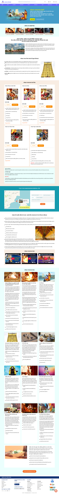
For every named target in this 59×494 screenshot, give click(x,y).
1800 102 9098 (29, 486)
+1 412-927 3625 (29, 491)
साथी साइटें (17, 484)
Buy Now (8, 104)
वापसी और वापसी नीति (40, 485)
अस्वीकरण (3, 483)
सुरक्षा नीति (3, 486)
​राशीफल (29, 4)
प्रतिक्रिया (38, 487)
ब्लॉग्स (56, 4)
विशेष (8, 4)
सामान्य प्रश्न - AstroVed (17, 482)
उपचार (42, 4)
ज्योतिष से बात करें (50, 4)
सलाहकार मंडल (3, 482)
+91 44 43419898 (29, 483)
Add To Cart (15, 104)
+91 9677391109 (29, 488)
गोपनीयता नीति (4, 485)
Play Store (17, 488)
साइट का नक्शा (39, 489)
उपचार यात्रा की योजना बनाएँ (40, 19)
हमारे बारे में (3, 481)
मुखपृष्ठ (2, 4)
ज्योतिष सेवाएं (35, 4)
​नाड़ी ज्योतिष (14, 4)
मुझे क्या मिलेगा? (8, 123)
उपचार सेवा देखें (32, 19)
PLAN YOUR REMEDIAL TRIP (29, 471)
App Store (22, 488)
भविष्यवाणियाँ (21, 4)
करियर (2, 487)
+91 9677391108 (29, 482)
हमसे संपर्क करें (39, 486)
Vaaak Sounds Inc (28, 492)
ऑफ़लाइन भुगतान (39, 484)
